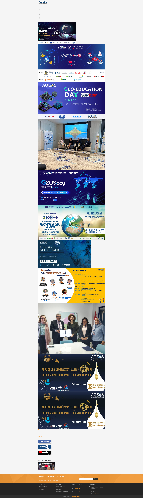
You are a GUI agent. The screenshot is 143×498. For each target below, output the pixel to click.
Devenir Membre (42, 436)
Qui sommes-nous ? (43, 486)
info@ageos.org (97, 493)
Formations (90, 1)
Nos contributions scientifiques (62, 491)
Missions (77, 1)
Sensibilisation (83, 1)
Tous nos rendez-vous (60, 488)
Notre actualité (58, 489)
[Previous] (38, 429)
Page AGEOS (78, 488)
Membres (100, 1)
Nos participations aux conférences (62, 492)
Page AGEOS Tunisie (80, 486)
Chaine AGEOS (78, 491)
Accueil (66, 1)
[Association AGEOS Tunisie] (43, 2)
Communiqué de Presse (60, 486)
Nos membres (41, 489)
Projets (95, 1)
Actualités (71, 1)
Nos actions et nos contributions (45, 488)
